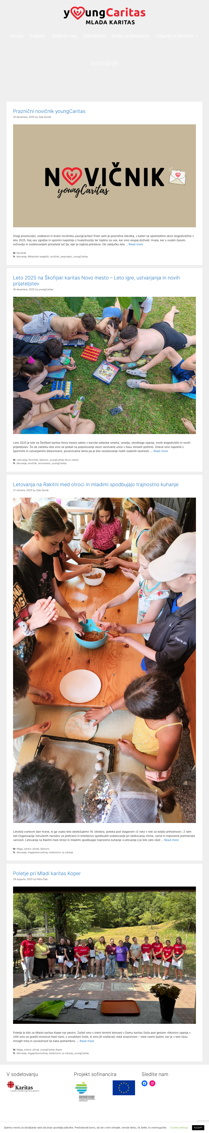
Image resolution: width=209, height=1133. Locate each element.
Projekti (37, 35)
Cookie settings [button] (179, 1127)
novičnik (54, 256)
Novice (16, 35)
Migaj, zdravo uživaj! (28, 848)
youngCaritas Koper (51, 1049)
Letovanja (22, 459)
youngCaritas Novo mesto (64, 459)
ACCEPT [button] (198, 1127)
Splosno (43, 459)
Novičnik (21, 253)
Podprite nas (64, 35)
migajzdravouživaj (38, 852)
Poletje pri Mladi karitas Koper (47, 873)
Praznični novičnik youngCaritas (49, 111)
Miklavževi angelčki (38, 256)
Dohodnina (94, 35)
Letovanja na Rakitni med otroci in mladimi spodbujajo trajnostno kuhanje (95, 484)
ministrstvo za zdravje (61, 852)
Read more (136, 244)
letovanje (21, 256)
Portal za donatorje (130, 35)
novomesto (44, 463)
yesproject (66, 256)
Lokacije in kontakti (175, 35)
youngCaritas (80, 256)
